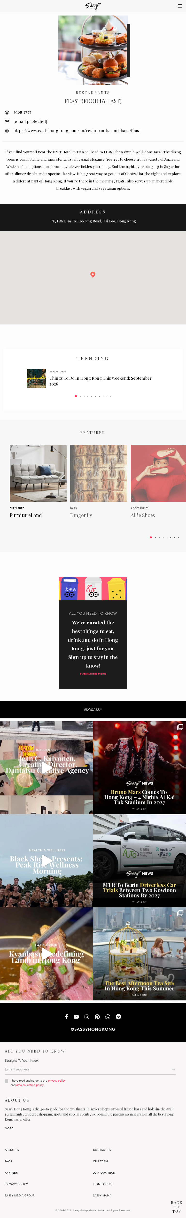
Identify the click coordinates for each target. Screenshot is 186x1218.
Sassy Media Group (20, 1195)
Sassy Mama (102, 1195)
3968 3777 (22, 112)
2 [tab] (80, 396)
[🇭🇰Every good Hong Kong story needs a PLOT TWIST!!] (46, 767)
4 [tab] (87, 396)
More (9, 1128)
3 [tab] (84, 396)
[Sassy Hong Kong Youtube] (76, 1017)
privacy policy (57, 1081)
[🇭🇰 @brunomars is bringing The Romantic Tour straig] (139, 767)
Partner (11, 1173)
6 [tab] (95, 396)
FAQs (8, 1161)
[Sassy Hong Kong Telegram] (118, 1017)
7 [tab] (99, 396)
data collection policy (30, 1085)
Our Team (100, 1161)
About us (12, 1150)
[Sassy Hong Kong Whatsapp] (107, 1017)
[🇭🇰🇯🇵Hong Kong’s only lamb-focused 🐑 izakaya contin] (46, 953)
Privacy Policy (16, 1184)
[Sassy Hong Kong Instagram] (87, 1017)
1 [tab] (76, 396)
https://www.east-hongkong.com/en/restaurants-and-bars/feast (77, 130)
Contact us (102, 1150)
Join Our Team (104, 1173)
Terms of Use (103, 1184)
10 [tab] (110, 396)
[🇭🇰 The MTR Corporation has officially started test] (139, 860)
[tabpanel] (93, 378)
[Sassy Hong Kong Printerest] (97, 1017)
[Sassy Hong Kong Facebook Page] (66, 1017)
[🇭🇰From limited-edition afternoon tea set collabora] (139, 953)
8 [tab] (178, 537)
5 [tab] (91, 396)
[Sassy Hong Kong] (93, 6)
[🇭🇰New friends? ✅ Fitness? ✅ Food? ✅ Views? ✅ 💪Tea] (46, 860)
